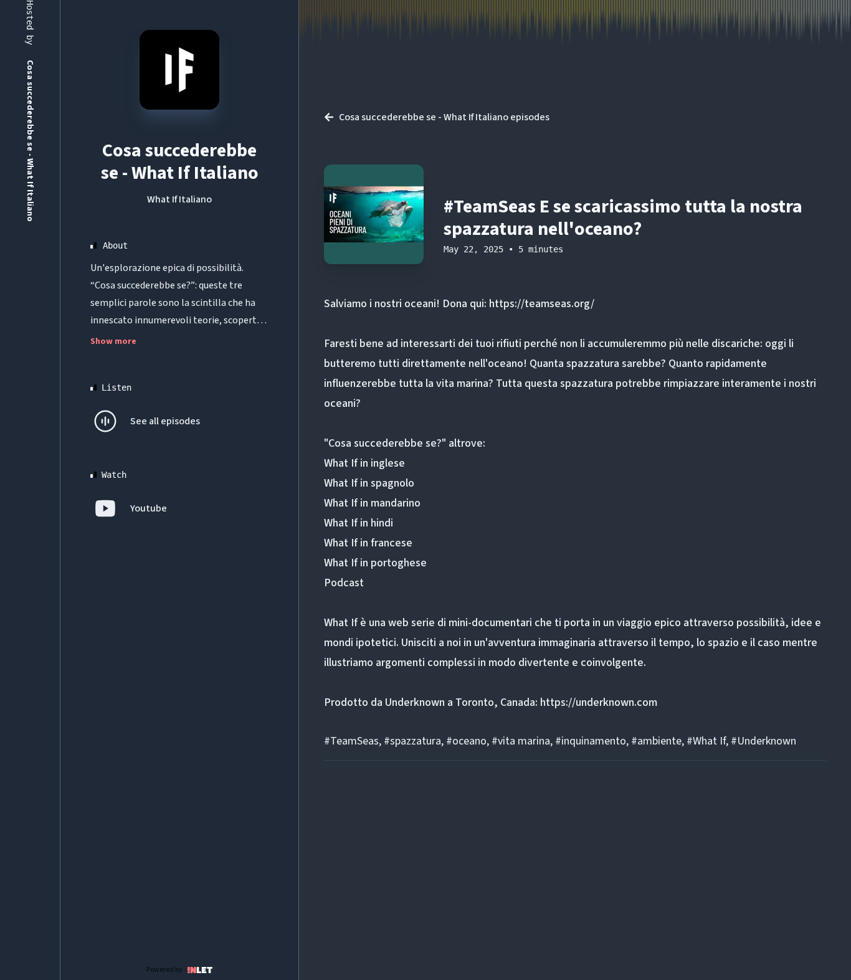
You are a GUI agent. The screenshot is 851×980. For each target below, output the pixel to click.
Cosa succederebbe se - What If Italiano (180, 161)
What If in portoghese (375, 563)
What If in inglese (364, 463)
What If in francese (368, 543)
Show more (113, 341)
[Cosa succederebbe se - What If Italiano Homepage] (179, 70)
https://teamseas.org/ (541, 304)
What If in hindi (358, 523)
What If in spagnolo (369, 483)
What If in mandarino (372, 503)
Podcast (344, 583)
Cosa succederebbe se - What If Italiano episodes (444, 117)
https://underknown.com (598, 702)
